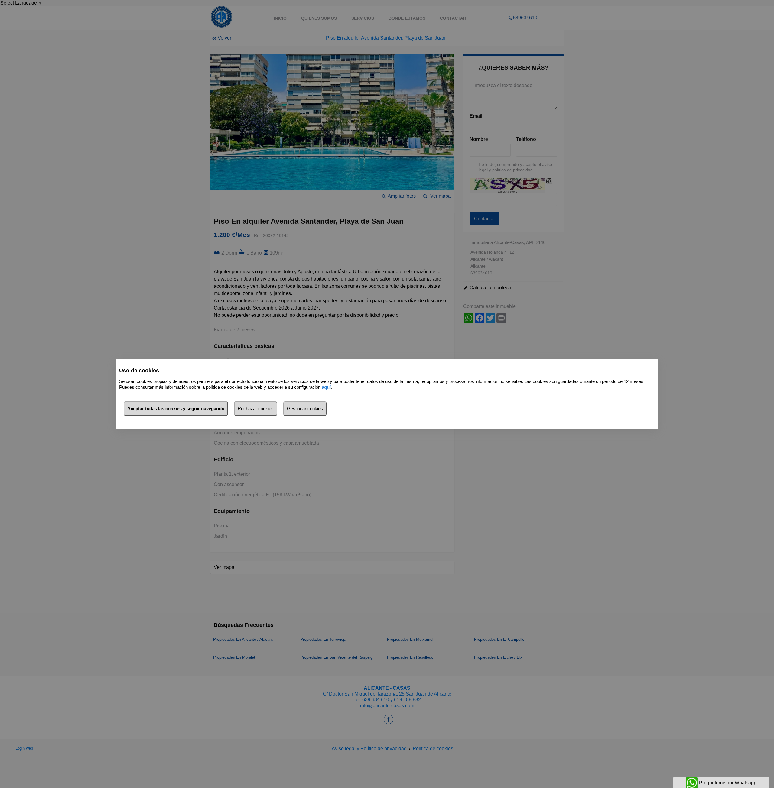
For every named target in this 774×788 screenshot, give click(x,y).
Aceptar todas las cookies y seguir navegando (175, 408)
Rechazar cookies (256, 408)
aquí (326, 386)
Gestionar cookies (305, 408)
